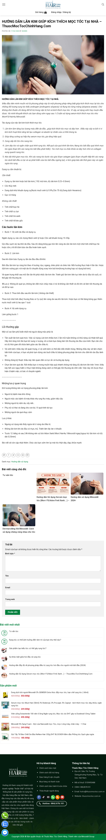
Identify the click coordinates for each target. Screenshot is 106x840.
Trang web (10, 599)
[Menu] (4, 4)
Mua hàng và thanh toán (49, 782)
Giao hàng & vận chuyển (49, 777)
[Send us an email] (48, 797)
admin (24, 31)
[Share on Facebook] (9, 455)
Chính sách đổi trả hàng (49, 773)
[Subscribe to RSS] (57, 797)
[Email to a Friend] (18, 455)
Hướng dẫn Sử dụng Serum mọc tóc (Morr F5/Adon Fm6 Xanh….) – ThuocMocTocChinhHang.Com (50, 674)
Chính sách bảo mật (47, 768)
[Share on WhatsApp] (4, 455)
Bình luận (10, 554)
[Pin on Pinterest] (23, 455)
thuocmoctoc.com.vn (91, 796)
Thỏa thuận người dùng (49, 791)
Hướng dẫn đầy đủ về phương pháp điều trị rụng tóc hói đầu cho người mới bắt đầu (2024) (47, 665)
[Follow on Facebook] (39, 797)
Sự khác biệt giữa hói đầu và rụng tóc (25, 657)
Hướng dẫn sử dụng (19, 461)
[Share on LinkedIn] (27, 455)
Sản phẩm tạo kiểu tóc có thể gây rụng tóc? (27, 648)
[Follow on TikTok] (43, 797)
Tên (7, 576)
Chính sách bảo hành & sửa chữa (53, 786)
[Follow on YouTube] (62, 797)
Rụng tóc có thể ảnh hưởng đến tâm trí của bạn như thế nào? (35, 640)
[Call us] (53, 797)
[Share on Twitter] (13, 455)
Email (7, 588)
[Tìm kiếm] (103, 4)
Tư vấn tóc (13, 631)
